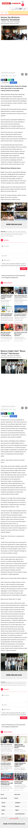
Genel (8, 21)
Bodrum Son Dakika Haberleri (7, 234)
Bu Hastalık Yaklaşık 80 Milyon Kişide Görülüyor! (20, 334)
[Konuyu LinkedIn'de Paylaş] (12, 80)
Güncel (11, 21)
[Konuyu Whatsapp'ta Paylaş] (9, 80)
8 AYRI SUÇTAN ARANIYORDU (18, 782)
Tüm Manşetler (17, 21)
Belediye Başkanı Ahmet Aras (12, 231)
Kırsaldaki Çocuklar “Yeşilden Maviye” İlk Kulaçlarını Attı (16, 12)
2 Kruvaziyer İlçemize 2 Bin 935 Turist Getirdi (20, 314)
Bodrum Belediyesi (22, 231)
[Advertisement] (14, 56)
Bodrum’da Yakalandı (6, 744)
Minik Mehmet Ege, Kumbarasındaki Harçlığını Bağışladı (6, 334)
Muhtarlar (11, 236)
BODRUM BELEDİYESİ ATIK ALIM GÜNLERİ (6, 314)
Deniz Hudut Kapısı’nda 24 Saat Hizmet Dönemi (20, 296)
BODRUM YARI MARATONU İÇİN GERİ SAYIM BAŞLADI (7, 783)
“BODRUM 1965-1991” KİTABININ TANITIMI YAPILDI (7, 297)
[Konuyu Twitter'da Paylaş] (5, 80)
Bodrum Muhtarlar (11, 233)
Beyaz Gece (20, 682)
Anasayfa (4, 21)
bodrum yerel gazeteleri (18, 234)
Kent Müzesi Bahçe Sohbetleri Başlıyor (6, 763)
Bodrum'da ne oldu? (5, 236)
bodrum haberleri (4, 233)
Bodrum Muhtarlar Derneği (21, 233)
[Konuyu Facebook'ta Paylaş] (2, 80)
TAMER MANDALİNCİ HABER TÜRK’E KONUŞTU (20, 764)
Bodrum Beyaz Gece (9, 683)
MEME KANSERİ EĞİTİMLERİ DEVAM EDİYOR (19, 746)
